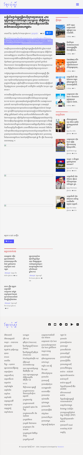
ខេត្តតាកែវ (7, 383)
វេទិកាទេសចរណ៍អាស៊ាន (65, 394)
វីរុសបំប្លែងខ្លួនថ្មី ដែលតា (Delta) (30, 347)
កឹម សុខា (44, 369)
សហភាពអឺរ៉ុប (46, 391)
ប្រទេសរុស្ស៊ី (45, 380)
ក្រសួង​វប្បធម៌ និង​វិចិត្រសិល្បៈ (30, 434)
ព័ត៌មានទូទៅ (7, 273)
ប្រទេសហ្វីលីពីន (65, 361)
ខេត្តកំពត (7, 394)
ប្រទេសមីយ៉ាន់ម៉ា (65, 350)
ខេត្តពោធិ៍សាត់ (8, 379)
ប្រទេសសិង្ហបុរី (64, 353)
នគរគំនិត (7, 361)
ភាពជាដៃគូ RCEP (66, 428)
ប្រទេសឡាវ (64, 346)
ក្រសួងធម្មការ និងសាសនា (28, 428)
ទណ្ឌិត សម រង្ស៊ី (47, 366)
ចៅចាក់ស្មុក (45, 362)
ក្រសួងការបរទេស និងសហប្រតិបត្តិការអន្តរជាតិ (29, 393)
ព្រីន (49, 33)
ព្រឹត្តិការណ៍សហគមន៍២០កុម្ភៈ (29, 363)
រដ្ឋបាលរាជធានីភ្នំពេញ (11, 368)
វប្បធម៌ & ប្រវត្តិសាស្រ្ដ (11, 350)
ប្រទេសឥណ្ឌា (46, 421)
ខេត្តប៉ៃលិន (7, 390)
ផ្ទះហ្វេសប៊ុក (35, 34)
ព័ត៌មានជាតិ (8, 335)
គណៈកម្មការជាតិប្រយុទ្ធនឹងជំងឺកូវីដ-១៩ (30, 369)
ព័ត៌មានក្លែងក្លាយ (47, 373)
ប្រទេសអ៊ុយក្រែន (47, 384)
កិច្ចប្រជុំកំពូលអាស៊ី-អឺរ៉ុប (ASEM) (67, 387)
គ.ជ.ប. (25, 383)
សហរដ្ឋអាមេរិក (46, 388)
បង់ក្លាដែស (45, 413)
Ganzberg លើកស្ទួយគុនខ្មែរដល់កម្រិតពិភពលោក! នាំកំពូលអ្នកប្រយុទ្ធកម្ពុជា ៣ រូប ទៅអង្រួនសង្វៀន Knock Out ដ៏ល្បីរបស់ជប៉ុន (73, 63)
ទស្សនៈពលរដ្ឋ (46, 351)
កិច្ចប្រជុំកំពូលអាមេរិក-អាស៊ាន (67, 420)
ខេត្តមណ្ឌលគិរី (8, 401)
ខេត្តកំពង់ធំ (7, 397)
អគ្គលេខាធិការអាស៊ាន (67, 375)
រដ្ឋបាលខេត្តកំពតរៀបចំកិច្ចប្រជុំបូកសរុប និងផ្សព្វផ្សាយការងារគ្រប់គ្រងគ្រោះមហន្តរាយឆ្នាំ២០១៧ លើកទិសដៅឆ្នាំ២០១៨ (35, 264)
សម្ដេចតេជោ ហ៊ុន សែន (49, 341)
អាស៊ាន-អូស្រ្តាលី (65, 383)
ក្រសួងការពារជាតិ (28, 403)
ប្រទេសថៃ (63, 339)
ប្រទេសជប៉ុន (46, 395)
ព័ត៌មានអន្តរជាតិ (9, 339)
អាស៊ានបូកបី (64, 379)
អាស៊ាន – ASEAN (66, 372)
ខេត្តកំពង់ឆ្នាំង (8, 386)
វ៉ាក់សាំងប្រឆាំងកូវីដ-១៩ (30, 358)
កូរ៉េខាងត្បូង (45, 402)
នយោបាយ (45, 355)
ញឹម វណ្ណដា (9, 241)
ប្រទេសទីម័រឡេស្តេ (66, 368)
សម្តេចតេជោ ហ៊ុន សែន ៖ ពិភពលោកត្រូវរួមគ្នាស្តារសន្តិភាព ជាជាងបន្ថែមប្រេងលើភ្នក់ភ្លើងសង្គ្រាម (73, 98)
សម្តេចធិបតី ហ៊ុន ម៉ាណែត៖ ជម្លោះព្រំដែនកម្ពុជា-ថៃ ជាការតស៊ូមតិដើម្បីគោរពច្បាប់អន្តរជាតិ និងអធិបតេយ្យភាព (73, 81)
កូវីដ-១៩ (26, 339)
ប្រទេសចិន (45, 377)
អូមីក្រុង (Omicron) (29, 342)
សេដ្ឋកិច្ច (63, 432)
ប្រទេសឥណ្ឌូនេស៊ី (66, 364)
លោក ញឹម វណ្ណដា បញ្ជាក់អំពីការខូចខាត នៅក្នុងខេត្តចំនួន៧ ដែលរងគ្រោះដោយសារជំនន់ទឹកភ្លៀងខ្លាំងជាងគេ (10, 293)
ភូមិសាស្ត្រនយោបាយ (48, 358)
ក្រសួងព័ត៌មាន (27, 419)
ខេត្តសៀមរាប (8, 372)
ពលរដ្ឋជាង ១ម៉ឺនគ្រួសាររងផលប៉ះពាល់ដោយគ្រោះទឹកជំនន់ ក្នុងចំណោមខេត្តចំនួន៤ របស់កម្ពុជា (10, 263)
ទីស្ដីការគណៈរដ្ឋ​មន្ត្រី (29, 387)
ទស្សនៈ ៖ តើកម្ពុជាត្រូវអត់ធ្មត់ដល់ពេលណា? (73, 162)
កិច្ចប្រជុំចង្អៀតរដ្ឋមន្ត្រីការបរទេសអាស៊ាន (67, 400)
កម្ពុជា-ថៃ (63, 335)
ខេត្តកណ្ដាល (8, 405)
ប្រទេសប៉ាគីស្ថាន (47, 417)
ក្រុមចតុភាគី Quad (66, 425)
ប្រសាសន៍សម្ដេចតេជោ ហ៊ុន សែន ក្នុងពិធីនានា (49, 346)
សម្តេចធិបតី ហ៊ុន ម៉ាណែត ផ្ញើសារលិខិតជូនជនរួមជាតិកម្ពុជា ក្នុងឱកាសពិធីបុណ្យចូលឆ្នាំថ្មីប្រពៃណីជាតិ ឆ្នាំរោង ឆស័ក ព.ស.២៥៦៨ (73, 180)
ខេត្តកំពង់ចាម (8, 412)
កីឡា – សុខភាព (9, 364)
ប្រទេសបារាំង (46, 406)
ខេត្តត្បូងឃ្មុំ (7, 408)
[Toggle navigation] (77, 4)
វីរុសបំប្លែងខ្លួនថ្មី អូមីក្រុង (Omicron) (30, 353)
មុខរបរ (6, 353)
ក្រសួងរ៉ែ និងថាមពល (29, 423)
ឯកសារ (6, 357)
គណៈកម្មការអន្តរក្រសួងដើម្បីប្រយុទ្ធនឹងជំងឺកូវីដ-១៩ (30, 377)
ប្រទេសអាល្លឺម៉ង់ (47, 410)
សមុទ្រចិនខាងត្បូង (66, 405)
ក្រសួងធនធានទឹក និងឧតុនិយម (30, 414)
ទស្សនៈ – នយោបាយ (11, 342)
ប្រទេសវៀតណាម (66, 342)
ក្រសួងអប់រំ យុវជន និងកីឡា (30, 408)
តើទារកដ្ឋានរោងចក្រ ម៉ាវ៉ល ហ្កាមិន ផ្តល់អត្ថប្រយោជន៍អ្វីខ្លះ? (73, 123)
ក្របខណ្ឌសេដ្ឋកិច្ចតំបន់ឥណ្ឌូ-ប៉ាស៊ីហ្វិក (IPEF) (67, 413)
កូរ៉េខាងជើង (45, 399)
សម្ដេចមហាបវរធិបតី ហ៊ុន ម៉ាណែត (48, 336)
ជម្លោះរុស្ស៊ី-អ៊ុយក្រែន (48, 424)
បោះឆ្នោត (26, 335)
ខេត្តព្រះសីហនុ (9, 375)
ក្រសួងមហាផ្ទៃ (27, 400)
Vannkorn (60, 447)
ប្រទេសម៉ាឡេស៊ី (65, 357)
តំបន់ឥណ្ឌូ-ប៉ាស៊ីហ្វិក (66, 409)
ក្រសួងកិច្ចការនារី (28, 439)
